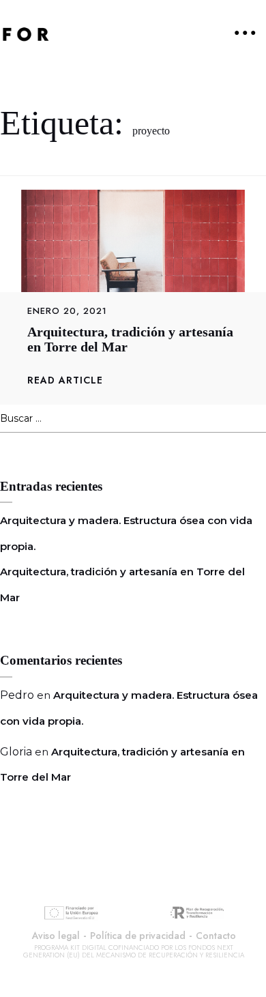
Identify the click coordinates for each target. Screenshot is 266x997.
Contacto (216, 935)
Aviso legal (56, 935)
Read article (65, 380)
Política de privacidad (138, 935)
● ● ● (245, 32)
